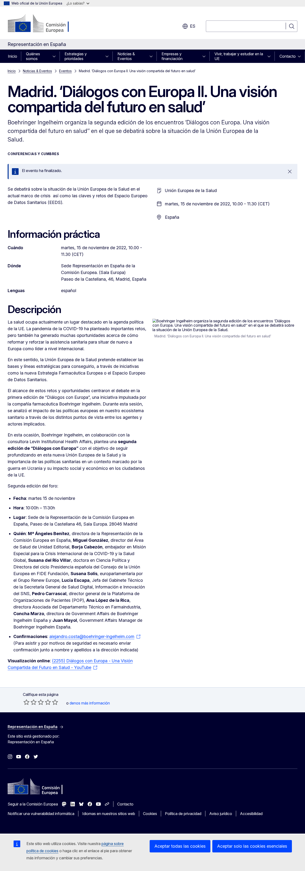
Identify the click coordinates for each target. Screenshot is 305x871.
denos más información (90, 703)
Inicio (12, 56)
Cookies (150, 813)
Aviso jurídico (220, 813)
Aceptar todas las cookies (180, 846)
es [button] (192, 26)
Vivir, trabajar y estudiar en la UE (238, 56)
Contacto (288, 56)
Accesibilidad (251, 813)
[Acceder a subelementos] (55, 56)
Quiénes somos (33, 56)
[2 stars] (30, 702)
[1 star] (26, 702)
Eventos (65, 71)
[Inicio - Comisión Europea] (46, 23)
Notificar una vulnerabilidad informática (41, 813)
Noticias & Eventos (126, 56)
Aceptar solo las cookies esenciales (252, 846)
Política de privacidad (183, 813)
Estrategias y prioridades (76, 56)
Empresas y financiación (172, 56)
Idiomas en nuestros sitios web (108, 813)
